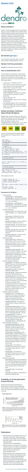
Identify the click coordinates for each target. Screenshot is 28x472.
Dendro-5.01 (7, 3)
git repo (13, 56)
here (21, 67)
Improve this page (22, 469)
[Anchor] (14, 26)
